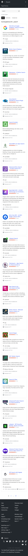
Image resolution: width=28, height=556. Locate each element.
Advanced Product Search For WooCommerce (16, 401)
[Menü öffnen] (26, 2)
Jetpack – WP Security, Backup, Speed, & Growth (16, 425)
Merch (17, 521)
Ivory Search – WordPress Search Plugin (16, 99)
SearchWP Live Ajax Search (16, 143)
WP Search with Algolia (15, 472)
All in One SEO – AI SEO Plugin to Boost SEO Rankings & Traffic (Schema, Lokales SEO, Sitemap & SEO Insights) (17, 215)
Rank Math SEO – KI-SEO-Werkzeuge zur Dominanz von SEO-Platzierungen (16, 191)
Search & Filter (13, 379)
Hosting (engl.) (4, 507)
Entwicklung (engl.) (5, 519)
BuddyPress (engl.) (6, 532)
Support (3, 516)
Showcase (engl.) (19, 503)
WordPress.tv (5, 521)
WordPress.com (5, 525)
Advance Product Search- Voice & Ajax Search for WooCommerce (16, 449)
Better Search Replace (15, 49)
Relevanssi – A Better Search (17, 72)
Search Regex (13, 333)
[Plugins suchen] (19, 11)
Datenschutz (4, 510)
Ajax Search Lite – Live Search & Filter (14, 287)
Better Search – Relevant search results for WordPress (16, 310)
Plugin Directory (4, 5)
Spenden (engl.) (19, 519)
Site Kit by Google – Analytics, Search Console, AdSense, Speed (16, 26)
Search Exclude (13, 122)
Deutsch (6, 538)
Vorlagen (17, 510)
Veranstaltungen (18, 516)
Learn (2, 514)
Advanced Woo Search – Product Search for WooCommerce (15, 167)
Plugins (16, 507)
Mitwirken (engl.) (19, 514)
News (2, 505)
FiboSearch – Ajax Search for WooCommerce (16, 264)
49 (15, 495)
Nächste (18, 496)
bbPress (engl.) (5, 530)
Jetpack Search (13, 238)
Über (2, 503)
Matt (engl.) (4, 527)
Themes (16, 505)
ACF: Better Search (14, 356)
